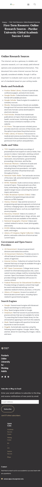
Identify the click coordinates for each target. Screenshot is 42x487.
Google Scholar (10, 100)
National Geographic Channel (15, 221)
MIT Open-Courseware (13, 268)
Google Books (9, 95)
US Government (10, 249)
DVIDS (6, 228)
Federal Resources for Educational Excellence (22, 282)
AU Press (8, 126)
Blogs (9, 457)
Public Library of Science (14, 133)
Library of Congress (12, 292)
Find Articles (9, 114)
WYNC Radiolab (10, 182)
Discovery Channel (11, 213)
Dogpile (7, 327)
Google (7, 305)
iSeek (6, 322)
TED (6, 149)
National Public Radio (12, 175)
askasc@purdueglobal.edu (14, 479)
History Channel (10, 202)
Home (4, 22)
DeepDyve (8, 312)
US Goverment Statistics (14, 254)
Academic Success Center (10, 432)
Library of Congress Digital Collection (19, 233)
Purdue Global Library (12, 90)
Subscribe (8, 409)
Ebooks (7, 105)
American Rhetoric (11, 163)
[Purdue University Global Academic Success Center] (12, 4)
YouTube (7, 156)
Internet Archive (10, 261)
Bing (6, 310)
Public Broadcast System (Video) (17, 194)
